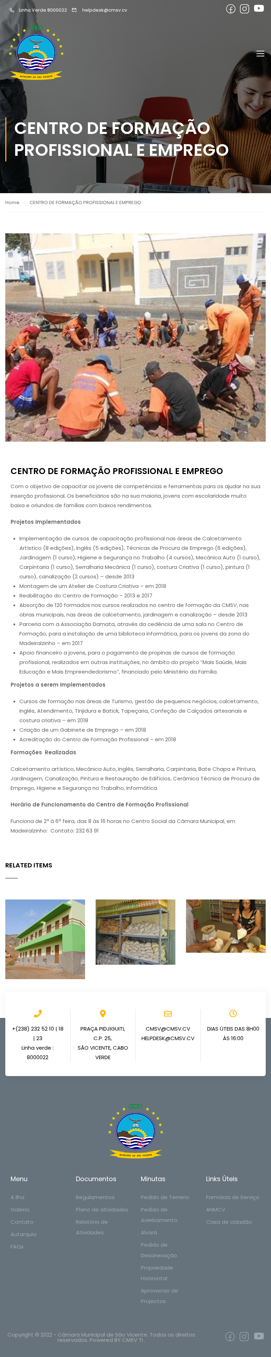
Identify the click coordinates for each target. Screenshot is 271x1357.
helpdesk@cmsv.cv (104, 10)
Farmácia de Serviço (232, 1197)
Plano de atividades (102, 1209)
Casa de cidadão (229, 1222)
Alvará (149, 1232)
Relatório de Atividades (92, 1227)
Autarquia (23, 1234)
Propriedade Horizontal (157, 1273)
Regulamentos (95, 1197)
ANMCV (215, 1209)
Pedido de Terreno (165, 1197)
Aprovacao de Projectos (159, 1296)
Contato (22, 1222)
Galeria (20, 1209)
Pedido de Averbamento (159, 1215)
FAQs (17, 1246)
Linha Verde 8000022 (43, 10)
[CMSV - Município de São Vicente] (37, 53)
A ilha (17, 1197)
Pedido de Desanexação (159, 1250)
